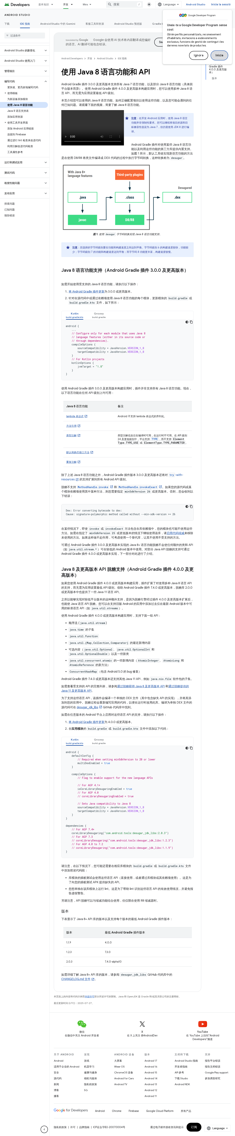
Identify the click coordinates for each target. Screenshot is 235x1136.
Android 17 (150, 1060)
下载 (7, 23)
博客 (56, 1090)
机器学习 (89, 1066)
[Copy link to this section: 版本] (72, 911)
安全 (56, 1072)
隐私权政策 (90, 1084)
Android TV (120, 1084)
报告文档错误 (212, 1066)
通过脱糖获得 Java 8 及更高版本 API (141, 686)
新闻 (56, 1084)
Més (85, 4)
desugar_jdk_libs (87, 707)
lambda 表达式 (75, 416)
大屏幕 (118, 1060)
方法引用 (71, 426)
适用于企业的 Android (66, 1066)
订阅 (194, 1127)
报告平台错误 (212, 1060)
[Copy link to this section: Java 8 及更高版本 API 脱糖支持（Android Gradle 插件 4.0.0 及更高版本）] (82, 575)
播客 (56, 1096)
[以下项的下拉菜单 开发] (73, 4)
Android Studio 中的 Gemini (57, 23)
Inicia (219, 55)
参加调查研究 (212, 1078)
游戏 (86, 1060)
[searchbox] (24, 35)
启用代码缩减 (175, 533)
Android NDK (182, 1084)
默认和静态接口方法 (77, 452)
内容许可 (89, 996)
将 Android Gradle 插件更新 (86, 291)
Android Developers (72, 58)
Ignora (198, 55)
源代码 (58, 1078)
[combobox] (124, 4)
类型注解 (71, 435)
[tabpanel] (128, 350)
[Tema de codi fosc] (187, 322)
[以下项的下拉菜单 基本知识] (54, 4)
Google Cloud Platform (159, 1111)
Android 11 (150, 1096)
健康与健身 (90, 1072)
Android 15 (150, 1072)
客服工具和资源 (95, 23)
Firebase (134, 1111)
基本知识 (43, 4)
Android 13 (150, 1084)
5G (86, 1090)
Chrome (116, 1111)
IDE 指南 (25, 23)
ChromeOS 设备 (123, 1072)
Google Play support (216, 1072)
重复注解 (71, 462)
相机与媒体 (90, 1078)
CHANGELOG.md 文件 (76, 979)
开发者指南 (181, 1066)
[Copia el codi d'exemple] (191, 322)
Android (58, 1060)
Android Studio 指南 (186, 1060)
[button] (22, 50)
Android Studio (195, 4)
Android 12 (150, 1090)
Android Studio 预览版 (128, 23)
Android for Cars (124, 1078)
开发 (65, 4)
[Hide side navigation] (44, 1129)
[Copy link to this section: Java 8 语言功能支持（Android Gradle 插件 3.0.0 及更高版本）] (65, 276)
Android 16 (150, 1066)
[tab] (75, 315)
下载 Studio (181, 1078)
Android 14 (150, 1078)
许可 (72, 1127)
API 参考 (179, 1072)
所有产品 (186, 1111)
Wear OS (119, 1066)
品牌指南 (84, 1127)
